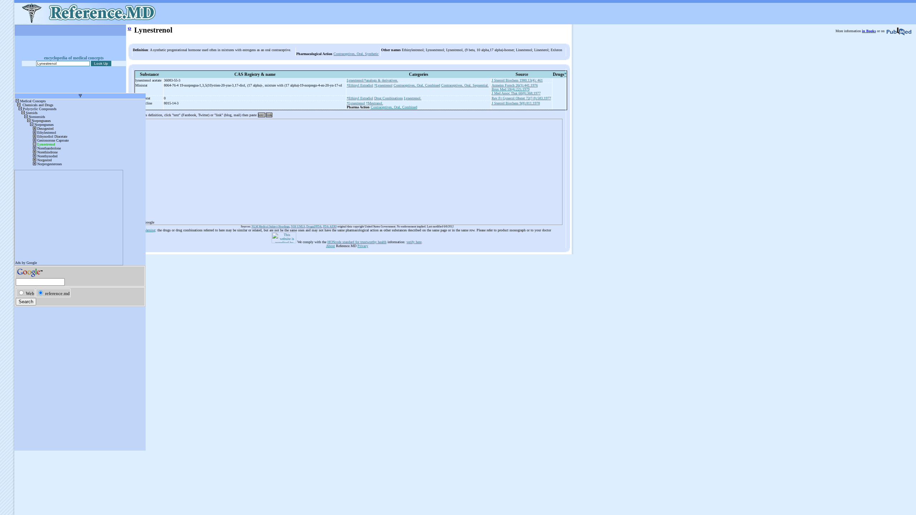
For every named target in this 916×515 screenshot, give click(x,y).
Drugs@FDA (314, 226)
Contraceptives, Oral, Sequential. (465, 85)
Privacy (362, 246)
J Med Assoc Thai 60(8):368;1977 (516, 93)
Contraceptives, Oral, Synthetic (356, 54)
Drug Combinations (388, 98)
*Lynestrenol (383, 85)
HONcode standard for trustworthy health (356, 242)
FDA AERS (330, 226)
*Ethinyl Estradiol (360, 85)
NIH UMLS (298, 226)
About (330, 246)
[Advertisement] (347, 169)
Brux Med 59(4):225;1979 (511, 89)
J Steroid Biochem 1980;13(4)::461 (517, 80)
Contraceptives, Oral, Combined (417, 85)
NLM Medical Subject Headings (270, 226)
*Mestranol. (374, 103)
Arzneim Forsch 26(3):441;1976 (515, 85)
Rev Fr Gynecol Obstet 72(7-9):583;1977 (521, 98)
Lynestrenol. (413, 98)
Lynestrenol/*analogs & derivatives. (372, 80)
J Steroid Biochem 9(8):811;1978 (516, 103)
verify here (414, 242)
